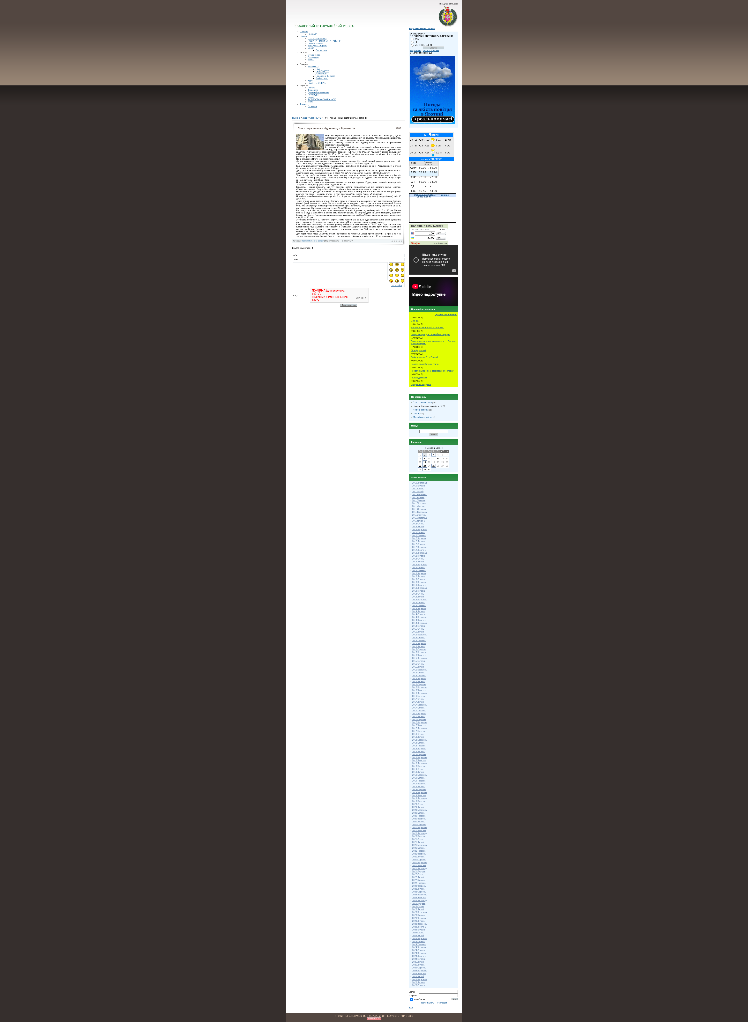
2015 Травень (419, 640)
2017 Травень (419, 710)
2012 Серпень (419, 544)
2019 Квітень (418, 778)
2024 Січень (418, 932)
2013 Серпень (419, 579)
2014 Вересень (419, 617)
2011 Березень (419, 494)
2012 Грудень (418, 556)
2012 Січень (418, 523)
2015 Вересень (419, 652)
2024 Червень (419, 947)
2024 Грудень (418, 959)
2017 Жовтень (419, 725)
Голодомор (313, 57)
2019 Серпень (419, 789)
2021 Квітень (418, 848)
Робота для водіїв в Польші (424, 357)
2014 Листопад (419, 623)
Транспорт (313, 90)
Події (318, 69)
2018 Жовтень (419, 760)
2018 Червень (419, 748)
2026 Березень (419, 979)
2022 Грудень (418, 903)
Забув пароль (427, 1003)
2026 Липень (418, 982)
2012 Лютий (418, 526)
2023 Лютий (418, 909)
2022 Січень (418, 874)
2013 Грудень (418, 591)
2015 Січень (418, 629)
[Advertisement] (341, 16)
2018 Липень (418, 751)
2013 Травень (419, 570)
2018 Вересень (419, 757)
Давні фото (321, 73)
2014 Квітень (418, 602)
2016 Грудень (418, 696)
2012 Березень (419, 529)
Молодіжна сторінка (317, 45)
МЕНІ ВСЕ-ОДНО (423, 45)
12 (438, 458)
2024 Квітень (418, 941)
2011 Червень (419, 503)
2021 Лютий (418, 842)
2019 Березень (419, 775)
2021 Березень (419, 845)
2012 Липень (418, 541)
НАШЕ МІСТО (322, 71)
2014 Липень (418, 611)
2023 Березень (419, 912)
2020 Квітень (418, 813)
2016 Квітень (418, 672)
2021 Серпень (419, 859)
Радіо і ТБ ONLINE (317, 83)
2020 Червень (419, 819)
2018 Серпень (419, 754)
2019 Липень (418, 786)
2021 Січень (418, 839)
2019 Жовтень (419, 795)
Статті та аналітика (317, 38)
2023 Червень (419, 918)
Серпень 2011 (433, 448)
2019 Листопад (419, 798)
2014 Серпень (419, 614)
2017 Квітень (418, 708)
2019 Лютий (418, 772)
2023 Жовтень (419, 927)
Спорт (311, 48)
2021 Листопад (419, 868)
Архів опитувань (431, 50)
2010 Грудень (418, 486)
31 (429, 469)
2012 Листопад (419, 553)
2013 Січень (418, 559)
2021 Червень (419, 854)
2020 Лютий (418, 807)
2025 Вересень (419, 970)
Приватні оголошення (318, 92)
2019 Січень (418, 769)
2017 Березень (419, 705)
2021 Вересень (419, 862)
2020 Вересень (419, 827)
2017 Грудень (418, 731)
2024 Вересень (419, 953)
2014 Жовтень (419, 620)
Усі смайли (396, 285)
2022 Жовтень (419, 897)
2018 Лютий (418, 737)
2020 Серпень (419, 824)
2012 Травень (419, 535)
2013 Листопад (419, 588)
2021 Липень (418, 856)
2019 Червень (419, 783)
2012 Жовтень (419, 550)
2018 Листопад (419, 763)
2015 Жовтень (419, 655)
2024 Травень (419, 944)
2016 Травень (419, 675)
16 (424, 462)
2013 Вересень (419, 582)
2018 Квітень (418, 743)
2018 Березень (419, 740)
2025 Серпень (419, 967)
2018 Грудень (418, 766)
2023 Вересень (419, 924)
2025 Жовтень (419, 973)
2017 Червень (419, 713)
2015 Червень (419, 643)
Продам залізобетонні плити (424, 364)
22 (420, 466)
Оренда (414, 321)
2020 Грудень (418, 836)
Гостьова (312, 106)
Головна (304, 31)
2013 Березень (419, 564)
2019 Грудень (418, 801)
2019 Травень (419, 781)
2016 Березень (419, 670)
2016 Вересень (419, 687)
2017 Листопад (419, 728)
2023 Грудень (418, 930)
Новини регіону (315, 43)
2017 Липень (418, 716)
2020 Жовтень (419, 830)
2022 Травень (419, 883)
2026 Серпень (419, 985)
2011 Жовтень (419, 515)
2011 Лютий (417, 491)
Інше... (311, 59)
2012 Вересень (419, 547)
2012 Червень (419, 538)
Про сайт (312, 34)
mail (411, 1007)
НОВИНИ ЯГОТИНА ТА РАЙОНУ (324, 41)
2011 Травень (418, 500)
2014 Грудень (418, 626)
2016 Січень (418, 664)
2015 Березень (419, 634)
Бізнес (311, 97)
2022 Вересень (419, 894)
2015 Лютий (418, 632)
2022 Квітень (418, 880)
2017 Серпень (419, 719)
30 (424, 469)
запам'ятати (419, 999)
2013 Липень (418, 576)
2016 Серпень (419, 684)
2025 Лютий (418, 962)
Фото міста (313, 66)
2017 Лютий (418, 702)
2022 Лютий (418, 877)
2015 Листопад (419, 658)
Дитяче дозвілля (419, 377)
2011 (305, 118)
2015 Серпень (419, 649)
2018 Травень (419, 745)
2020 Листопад (419, 833)
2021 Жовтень (419, 865)
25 (433, 466)
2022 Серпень (419, 892)
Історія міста (314, 55)
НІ (416, 42)
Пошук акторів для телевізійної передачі (430, 334)
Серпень (313, 118)
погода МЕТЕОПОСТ (431, 159)
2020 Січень (418, 804)
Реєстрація (441, 1003)
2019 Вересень (419, 792)
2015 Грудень (418, 661)
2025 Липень (418, 965)
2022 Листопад (419, 900)
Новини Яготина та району (313, 241)
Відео (310, 80)
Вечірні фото (322, 78)
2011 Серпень (419, 509)
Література (313, 94)
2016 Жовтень (419, 690)
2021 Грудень (418, 871)
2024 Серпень (419, 950)
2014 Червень (419, 608)
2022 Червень (419, 886)
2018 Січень (418, 734)
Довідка (311, 87)
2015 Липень (418, 646)
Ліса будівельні (418, 350)
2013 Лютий (418, 561)
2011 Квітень (418, 497)
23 (424, 466)
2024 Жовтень (419, 956)
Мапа (310, 101)
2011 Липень (418, 506)
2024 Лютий (418, 935)
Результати (415, 50)
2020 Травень (419, 816)
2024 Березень (419, 938)
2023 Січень (418, 906)
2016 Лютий (418, 667)
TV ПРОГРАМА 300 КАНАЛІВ (322, 99)
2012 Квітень (418, 532)
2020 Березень (419, 810)
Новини (303, 36)
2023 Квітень (418, 915)
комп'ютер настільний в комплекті (427, 327)
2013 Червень (419, 573)
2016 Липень (418, 681)
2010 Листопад (419, 483)
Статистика (321, 50)
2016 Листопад (419, 693)
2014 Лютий (418, 597)
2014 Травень (419, 605)
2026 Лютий (418, 976)
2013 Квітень (418, 567)
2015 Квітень (418, 637)
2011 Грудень (418, 521)
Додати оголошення (446, 314)
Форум (303, 104)
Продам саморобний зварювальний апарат (432, 371)
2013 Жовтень (419, 585)
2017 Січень (418, 699)
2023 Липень (418, 921)
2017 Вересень (419, 722)
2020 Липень (418, 821)
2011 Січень (418, 488)
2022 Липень (418, 889)
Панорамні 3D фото (325, 76)
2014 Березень (419, 599)
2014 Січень (418, 594)
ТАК (417, 39)
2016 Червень (419, 678)
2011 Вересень (419, 512)
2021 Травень (419, 851)
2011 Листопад (419, 518)
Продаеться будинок (421, 384)
